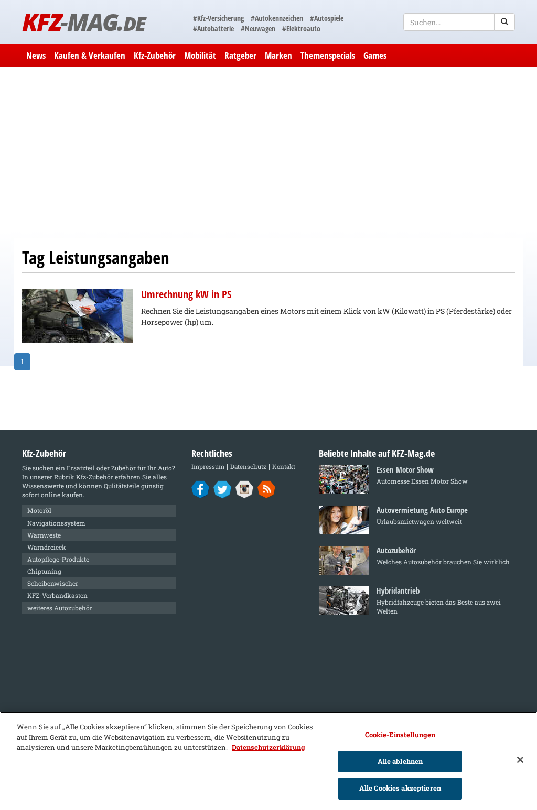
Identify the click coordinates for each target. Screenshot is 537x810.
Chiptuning (44, 571)
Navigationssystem (56, 523)
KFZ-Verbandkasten (57, 595)
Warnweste (44, 535)
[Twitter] (222, 489)
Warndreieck (46, 547)
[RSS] (266, 489)
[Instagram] (244, 489)
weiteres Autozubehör (59, 608)
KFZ (83, 22)
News (36, 55)
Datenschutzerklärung (268, 747)
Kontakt (283, 466)
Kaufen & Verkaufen (89, 55)
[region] (268, 761)
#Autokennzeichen (277, 18)
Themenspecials (327, 55)
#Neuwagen (258, 29)
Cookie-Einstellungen (400, 734)
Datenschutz (248, 466)
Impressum (207, 466)
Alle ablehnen (400, 761)
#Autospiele (326, 18)
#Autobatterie (213, 29)
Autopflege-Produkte (58, 559)
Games (374, 55)
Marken (278, 55)
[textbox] (459, 22)
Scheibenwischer (52, 583)
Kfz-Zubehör (155, 55)
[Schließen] (520, 759)
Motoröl (39, 510)
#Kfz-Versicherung (218, 18)
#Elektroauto (301, 29)
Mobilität (200, 55)
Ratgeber (240, 55)
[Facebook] (200, 489)
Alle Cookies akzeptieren (400, 788)
